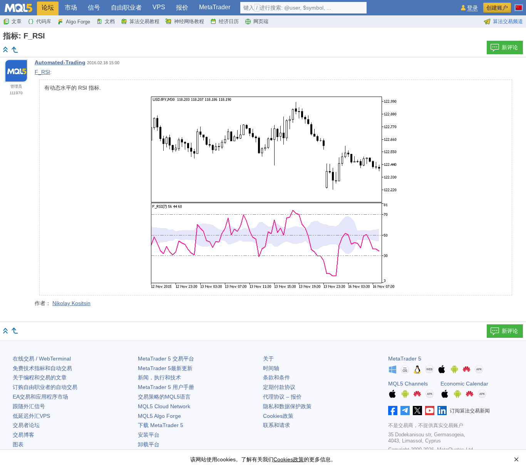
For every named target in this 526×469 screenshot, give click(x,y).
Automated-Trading (60, 62)
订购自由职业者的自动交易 (45, 387)
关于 (268, 359)
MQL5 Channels (408, 384)
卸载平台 (148, 444)
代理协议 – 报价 (282, 397)
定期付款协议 (279, 387)
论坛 (48, 7)
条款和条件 (276, 377)
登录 (472, 8)
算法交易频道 (508, 21)
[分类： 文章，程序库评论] (15, 50)
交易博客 (23, 435)
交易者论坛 (26, 425)
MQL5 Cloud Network (164, 406)
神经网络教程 (189, 21)
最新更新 (165, 368)
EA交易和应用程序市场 (40, 397)
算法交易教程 (144, 21)
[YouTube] (429, 410)
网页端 (260, 21)
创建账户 (497, 8)
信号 (94, 7)
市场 (71, 7)
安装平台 (148, 435)
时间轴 (271, 368)
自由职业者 (126, 7)
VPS (158, 7)
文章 (17, 21)
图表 (18, 444)
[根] (5, 49)
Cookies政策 (278, 416)
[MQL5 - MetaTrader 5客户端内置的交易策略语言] (18, 7)
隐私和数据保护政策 (287, 406)
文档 (110, 21)
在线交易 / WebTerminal (42, 359)
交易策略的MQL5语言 (164, 397)
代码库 (43, 21)
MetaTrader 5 (404, 359)
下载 (160, 425)
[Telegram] (405, 410)
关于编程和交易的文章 (40, 377)
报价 (182, 7)
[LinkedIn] (442, 410)
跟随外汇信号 (29, 406)
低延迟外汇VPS (31, 416)
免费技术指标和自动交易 (42, 368)
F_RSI (42, 72)
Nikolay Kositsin (71, 303)
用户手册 (166, 387)
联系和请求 (276, 425)
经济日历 (229, 21)
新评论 (510, 47)
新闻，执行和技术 (159, 377)
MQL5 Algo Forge (159, 416)
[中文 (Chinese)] (518, 4)
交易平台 (166, 359)
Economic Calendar (464, 384)
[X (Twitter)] (417, 410)
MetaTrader (214, 7)
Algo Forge (78, 22)
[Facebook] (392, 410)
